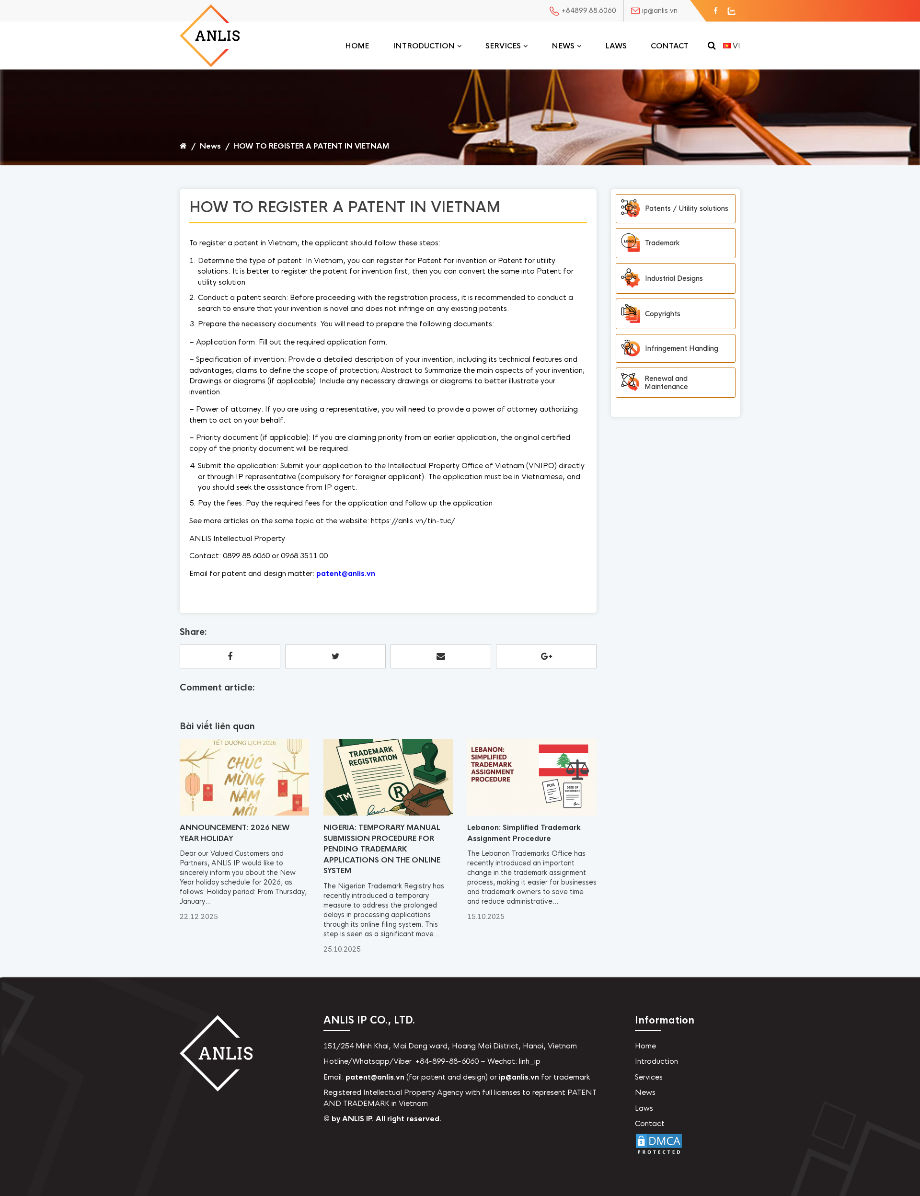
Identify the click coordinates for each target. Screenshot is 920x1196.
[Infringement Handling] (630, 348)
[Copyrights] (630, 314)
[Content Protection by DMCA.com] (659, 1154)
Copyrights (662, 314)
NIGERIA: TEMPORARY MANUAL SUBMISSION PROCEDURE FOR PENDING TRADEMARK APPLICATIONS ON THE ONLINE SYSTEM (381, 849)
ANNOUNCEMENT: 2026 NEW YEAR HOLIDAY (235, 833)
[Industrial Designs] (630, 278)
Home (357, 45)
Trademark (662, 243)
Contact (670, 45)
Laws (616, 45)
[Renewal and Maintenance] (630, 382)
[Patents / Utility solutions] (630, 208)
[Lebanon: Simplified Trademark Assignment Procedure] (532, 813)
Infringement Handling (681, 348)
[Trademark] (630, 243)
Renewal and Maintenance (666, 382)
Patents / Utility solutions (686, 208)
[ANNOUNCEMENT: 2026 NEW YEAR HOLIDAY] (244, 813)
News (563, 45)
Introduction (424, 45)
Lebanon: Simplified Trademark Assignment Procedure (524, 833)
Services (503, 45)
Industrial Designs (674, 278)
